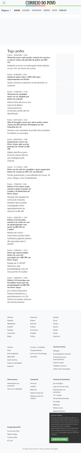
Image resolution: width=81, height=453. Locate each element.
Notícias (33, 324)
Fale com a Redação (14, 389)
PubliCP (10, 327)
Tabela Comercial (36, 393)
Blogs (9, 336)
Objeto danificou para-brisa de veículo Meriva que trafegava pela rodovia (17, 156)
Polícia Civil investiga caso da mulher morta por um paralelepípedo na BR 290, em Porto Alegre (18, 284)
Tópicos (5, 10)
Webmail (56, 405)
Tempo (55, 324)
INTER (54, 10)
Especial (10, 366)
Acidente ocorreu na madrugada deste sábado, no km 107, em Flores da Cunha (28, 67)
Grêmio (10, 347)
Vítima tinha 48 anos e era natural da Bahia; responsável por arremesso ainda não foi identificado (19, 108)
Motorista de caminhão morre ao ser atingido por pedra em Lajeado (18, 96)
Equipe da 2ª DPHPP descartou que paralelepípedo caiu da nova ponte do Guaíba (17, 267)
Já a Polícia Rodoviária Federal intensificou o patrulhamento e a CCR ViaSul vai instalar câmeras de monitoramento (19, 296)
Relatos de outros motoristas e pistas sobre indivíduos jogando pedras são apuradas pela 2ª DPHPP (19, 238)
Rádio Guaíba (12, 434)
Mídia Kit (33, 390)
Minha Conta (58, 408)
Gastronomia (12, 360)
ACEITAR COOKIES (59, 439)
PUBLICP (62, 10)
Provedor (56, 401)
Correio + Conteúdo (37, 347)
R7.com (10, 440)
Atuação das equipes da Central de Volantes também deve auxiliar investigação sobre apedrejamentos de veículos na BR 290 (18, 204)
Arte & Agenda (12, 353)
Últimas (10, 317)
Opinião (10, 330)
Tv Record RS (12, 437)
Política (33, 327)
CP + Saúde (57, 395)
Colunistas (11, 333)
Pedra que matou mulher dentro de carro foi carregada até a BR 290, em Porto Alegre (19, 256)
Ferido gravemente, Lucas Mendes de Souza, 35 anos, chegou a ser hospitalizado (28, 176)
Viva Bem (33, 357)
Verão (55, 333)
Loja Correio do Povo (61, 386)
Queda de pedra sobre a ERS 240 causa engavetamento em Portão (23, 78)
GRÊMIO (46, 10)
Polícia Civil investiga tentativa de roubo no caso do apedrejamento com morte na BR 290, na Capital (18, 224)
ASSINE (17, 10)
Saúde (55, 330)
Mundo (56, 317)
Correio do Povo (13, 431)
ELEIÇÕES (26, 10)
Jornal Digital (58, 383)
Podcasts (33, 317)
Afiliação (56, 351)
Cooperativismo (36, 350)
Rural (55, 320)
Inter (9, 350)
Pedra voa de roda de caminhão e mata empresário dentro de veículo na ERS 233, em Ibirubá (28, 170)
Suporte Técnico (59, 411)
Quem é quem (58, 363)
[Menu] (4, 3)
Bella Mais (11, 357)
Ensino (55, 327)
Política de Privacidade (61, 369)
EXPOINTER (36, 10)
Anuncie (33, 383)
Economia (34, 330)
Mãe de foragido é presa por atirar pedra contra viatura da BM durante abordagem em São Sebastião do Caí (27, 124)
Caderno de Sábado (14, 363)
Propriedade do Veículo (62, 354)
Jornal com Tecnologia (38, 353)
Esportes (56, 336)
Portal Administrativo (61, 398)
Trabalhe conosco (59, 366)
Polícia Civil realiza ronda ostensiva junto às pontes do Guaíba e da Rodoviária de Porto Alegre (19, 190)
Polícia (32, 336)
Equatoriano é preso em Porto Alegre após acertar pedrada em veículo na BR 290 (18, 145)
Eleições (10, 320)
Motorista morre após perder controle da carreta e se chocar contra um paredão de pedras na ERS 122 (28, 60)
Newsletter (11, 324)
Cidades (33, 333)
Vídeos (32, 320)
